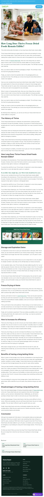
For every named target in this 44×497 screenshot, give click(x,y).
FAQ (3, 484)
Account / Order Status (27, 484)
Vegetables (25, 463)
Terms (32, 493)
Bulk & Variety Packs (27, 469)
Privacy (28, 493)
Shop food (39, 6)
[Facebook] (9, 468)
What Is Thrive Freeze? (7, 481)
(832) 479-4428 (9, 3)
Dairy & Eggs (25, 467)
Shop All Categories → (22, 241)
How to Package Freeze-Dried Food (11, 451)
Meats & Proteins (26, 465)
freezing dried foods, (15, 60)
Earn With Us (25, 481)
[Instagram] (6, 468)
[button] (38, 494)
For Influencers (25, 482)
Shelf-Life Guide (6, 482)
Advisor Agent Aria (26, 479)
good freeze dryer (22, 295)
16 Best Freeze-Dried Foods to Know (31, 445)
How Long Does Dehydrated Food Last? (10, 445)
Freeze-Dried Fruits (26, 461)
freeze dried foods (38, 390)
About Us (24, 477)
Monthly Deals (25, 471)
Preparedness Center (7, 477)
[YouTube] (4, 468)
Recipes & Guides (6, 479)
